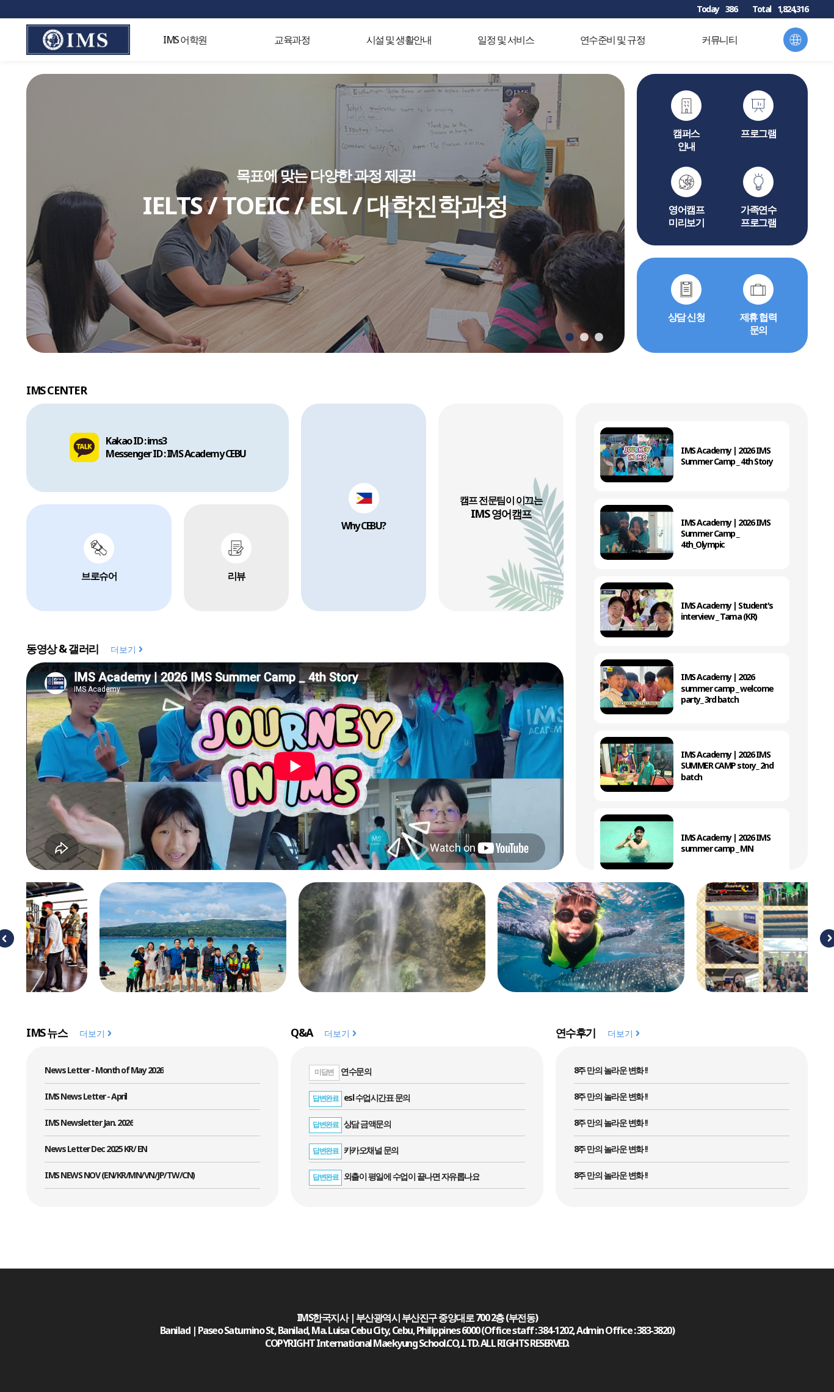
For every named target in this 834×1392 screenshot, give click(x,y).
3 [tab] (599, 338)
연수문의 (342, 1071)
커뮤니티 (719, 39)
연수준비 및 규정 (612, 39)
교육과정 (292, 39)
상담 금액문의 (352, 1123)
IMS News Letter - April (86, 1096)
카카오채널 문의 (356, 1150)
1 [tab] (570, 338)
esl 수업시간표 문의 (361, 1097)
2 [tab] (584, 338)
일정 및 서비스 (505, 39)
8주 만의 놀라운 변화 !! (611, 1070)
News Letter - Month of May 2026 (104, 1070)
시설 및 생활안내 (399, 39)
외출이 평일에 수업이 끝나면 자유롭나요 (396, 1176)
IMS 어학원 (185, 39)
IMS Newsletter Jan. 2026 (89, 1122)
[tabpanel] (325, 213)
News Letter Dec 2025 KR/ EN (96, 1149)
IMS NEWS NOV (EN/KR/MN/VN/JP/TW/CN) (120, 1175)
